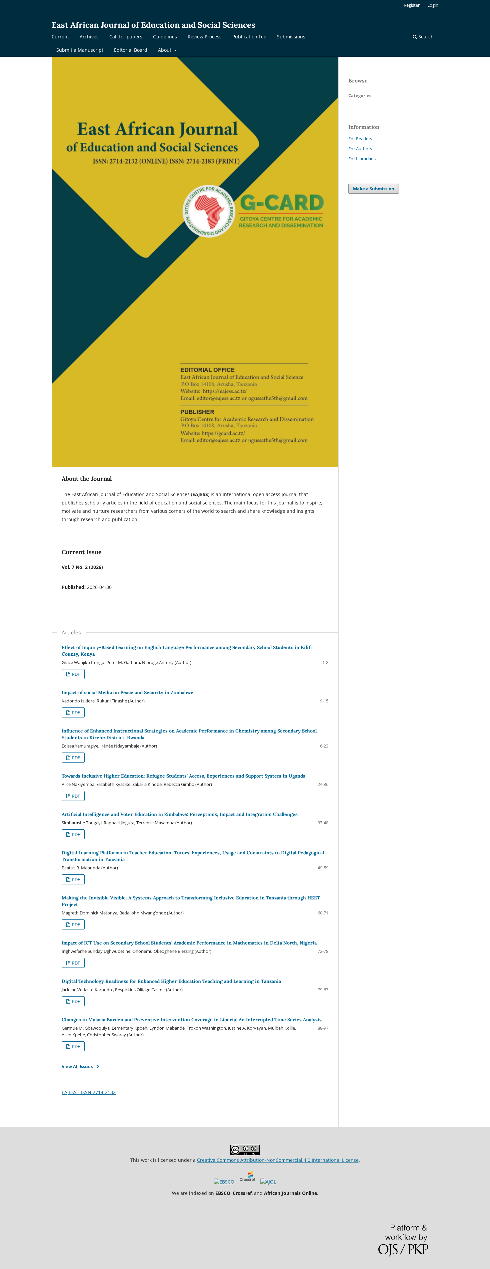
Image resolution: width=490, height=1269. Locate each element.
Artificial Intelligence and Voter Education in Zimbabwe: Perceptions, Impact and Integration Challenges (180, 814)
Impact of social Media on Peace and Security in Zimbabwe (127, 692)
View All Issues (77, 1066)
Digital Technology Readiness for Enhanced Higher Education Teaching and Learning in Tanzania (171, 981)
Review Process (205, 36)
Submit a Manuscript (79, 50)
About (165, 50)
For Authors (360, 149)
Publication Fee (249, 36)
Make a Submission (373, 189)
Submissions (291, 36)
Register (412, 5)
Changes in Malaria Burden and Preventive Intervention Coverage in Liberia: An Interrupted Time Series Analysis (192, 1020)
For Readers (360, 139)
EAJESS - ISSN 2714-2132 (89, 1092)
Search (425, 36)
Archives (89, 36)
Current (60, 36)
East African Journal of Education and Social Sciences (153, 25)
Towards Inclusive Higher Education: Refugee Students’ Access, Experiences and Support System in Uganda (183, 776)
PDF (75, 674)
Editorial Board (130, 50)
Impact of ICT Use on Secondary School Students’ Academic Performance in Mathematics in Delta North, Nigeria (189, 943)
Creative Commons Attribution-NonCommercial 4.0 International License (278, 1160)
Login (432, 5)
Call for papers (125, 36)
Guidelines (165, 36)
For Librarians (362, 159)
